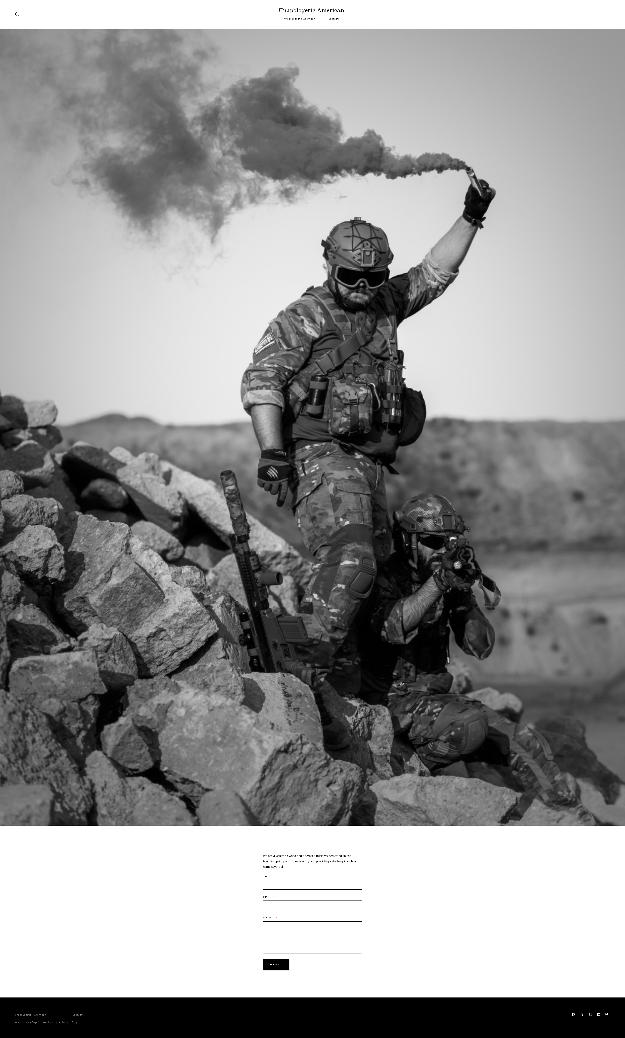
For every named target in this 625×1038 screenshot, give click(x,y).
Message (270, 917)
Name (266, 876)
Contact (333, 18)
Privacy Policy (68, 1022)
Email (268, 896)
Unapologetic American (299, 18)
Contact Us (276, 964)
